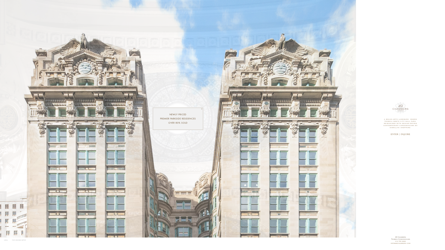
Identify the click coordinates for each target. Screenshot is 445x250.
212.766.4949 (400, 241)
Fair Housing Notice (19, 240)
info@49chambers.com (400, 243)
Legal (6, 240)
